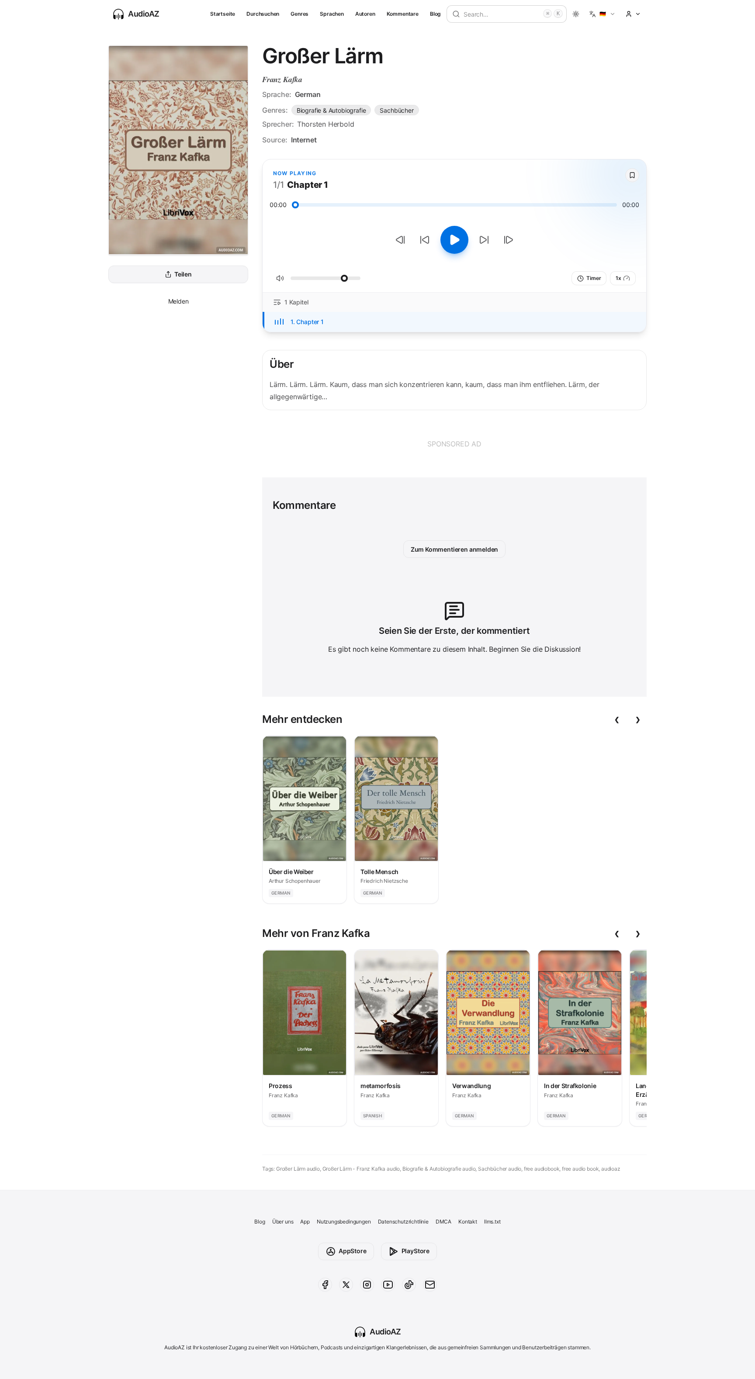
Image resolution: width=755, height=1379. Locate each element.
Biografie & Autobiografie (331, 110)
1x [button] (618, 278)
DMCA (443, 1221)
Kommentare (403, 13)
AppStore (353, 1251)
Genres (299, 13)
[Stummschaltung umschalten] (280, 278)
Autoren (365, 13)
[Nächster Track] (508, 240)
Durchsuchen (262, 13)
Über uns (283, 1221)
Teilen (183, 274)
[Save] (632, 175)
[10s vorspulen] (484, 240)
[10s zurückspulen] (424, 240)
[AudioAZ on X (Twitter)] (346, 1285)
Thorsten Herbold (325, 124)
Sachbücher (396, 110)
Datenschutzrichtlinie (403, 1221)
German (308, 94)
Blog (435, 13)
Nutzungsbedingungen (344, 1221)
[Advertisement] (454, 443)
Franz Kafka (282, 79)
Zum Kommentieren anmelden (455, 549)
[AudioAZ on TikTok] (409, 1285)
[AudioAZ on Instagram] (367, 1285)
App (304, 1221)
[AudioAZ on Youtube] (388, 1285)
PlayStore (415, 1251)
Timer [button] (593, 278)
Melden (178, 301)
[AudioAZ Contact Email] (430, 1285)
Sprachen (332, 13)
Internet (304, 139)
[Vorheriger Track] (400, 240)
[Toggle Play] (454, 240)
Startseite (222, 13)
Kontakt (467, 1221)
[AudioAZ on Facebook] (325, 1285)
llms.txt (492, 1221)
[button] (602, 14)
